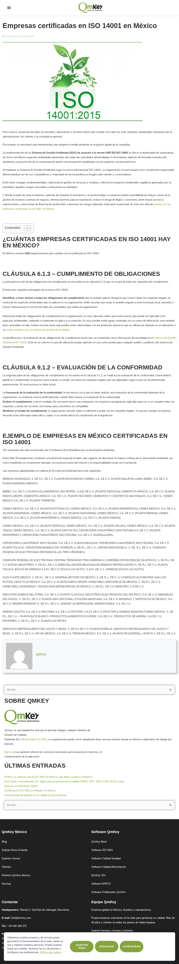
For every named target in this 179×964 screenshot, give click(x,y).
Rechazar (106, 946)
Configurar (131, 946)
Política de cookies (50, 952)
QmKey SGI (98, 875)
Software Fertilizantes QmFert (108, 892)
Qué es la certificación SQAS (21, 785)
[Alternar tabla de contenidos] (26, 228)
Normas (6, 883)
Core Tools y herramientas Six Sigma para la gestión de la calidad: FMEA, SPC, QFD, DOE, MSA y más (64, 781)
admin (41, 654)
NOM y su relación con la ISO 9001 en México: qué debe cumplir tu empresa (48, 776)
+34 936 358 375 (17, 925)
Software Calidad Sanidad (106, 858)
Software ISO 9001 (102, 849)
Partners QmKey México (16, 875)
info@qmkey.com (21, 917)
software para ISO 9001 (33, 739)
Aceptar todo (82, 946)
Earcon (8, 751)
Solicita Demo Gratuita (14, 849)
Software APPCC (101, 883)
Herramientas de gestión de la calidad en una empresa (35, 795)
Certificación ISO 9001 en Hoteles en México (30, 790)
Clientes (6, 866)
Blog (4, 841)
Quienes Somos (11, 858)
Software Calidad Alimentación (108, 866)
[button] (9, 8)
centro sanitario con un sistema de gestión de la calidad (37, 329)
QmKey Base (99, 841)
